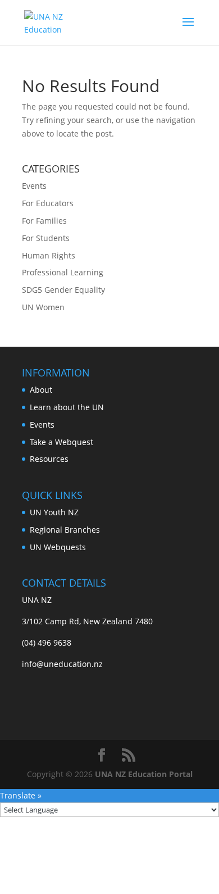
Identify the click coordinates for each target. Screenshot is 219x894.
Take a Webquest (61, 442)
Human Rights (48, 255)
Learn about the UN (67, 407)
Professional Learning (62, 272)
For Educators (48, 203)
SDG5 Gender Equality (63, 289)
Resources (49, 458)
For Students (46, 238)
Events (34, 185)
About (41, 389)
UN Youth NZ (54, 512)
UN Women (43, 307)
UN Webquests (58, 547)
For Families (44, 220)
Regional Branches (65, 529)
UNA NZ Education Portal (144, 774)
